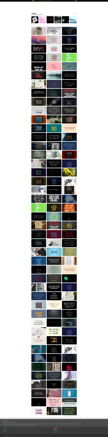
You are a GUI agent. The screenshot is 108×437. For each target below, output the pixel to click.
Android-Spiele (4, 428)
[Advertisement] (54, 8)
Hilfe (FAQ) (55, 432)
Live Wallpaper (4, 430)
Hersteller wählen (55, 430)
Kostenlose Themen (4, 431)
